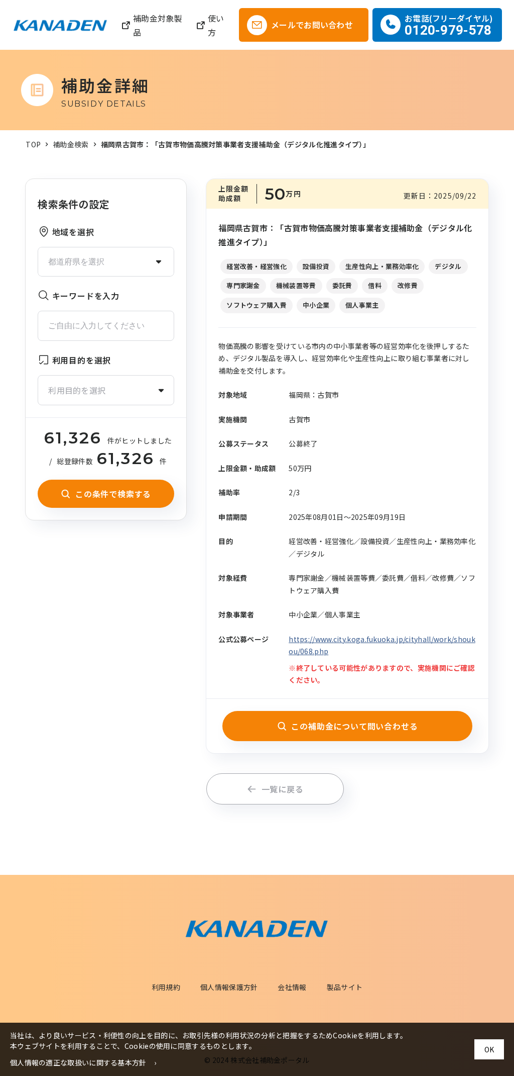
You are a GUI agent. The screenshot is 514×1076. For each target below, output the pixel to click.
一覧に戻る (283, 789)
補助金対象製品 (157, 25)
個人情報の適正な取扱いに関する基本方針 (78, 1062)
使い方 (216, 25)
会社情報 (292, 987)
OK (489, 1049)
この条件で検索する (113, 494)
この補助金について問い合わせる (354, 726)
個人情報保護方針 (229, 987)
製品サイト (345, 987)
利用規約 (166, 987)
